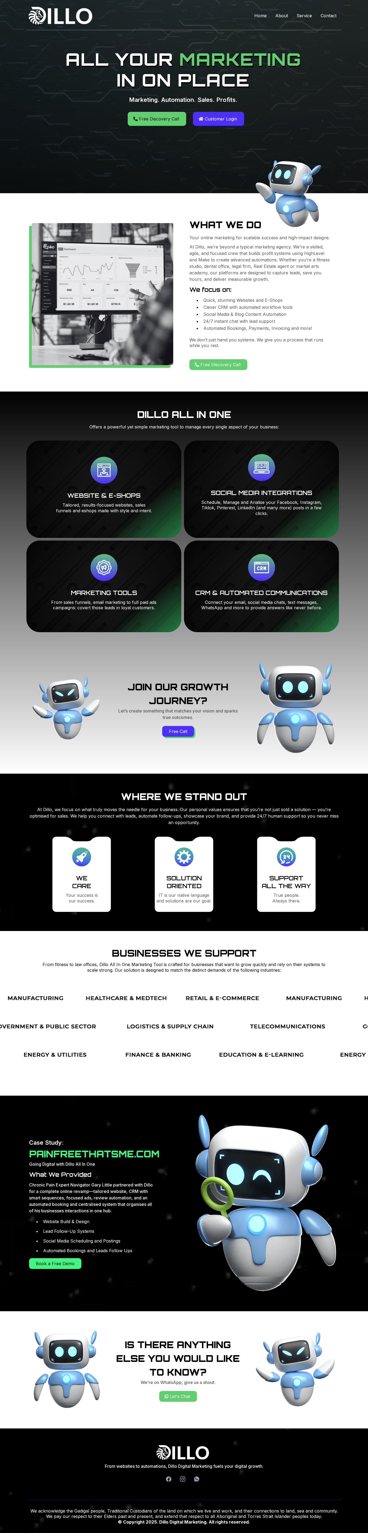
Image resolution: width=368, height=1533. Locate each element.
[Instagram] (183, 1479)
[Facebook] (169, 1479)
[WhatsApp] (197, 1479)
